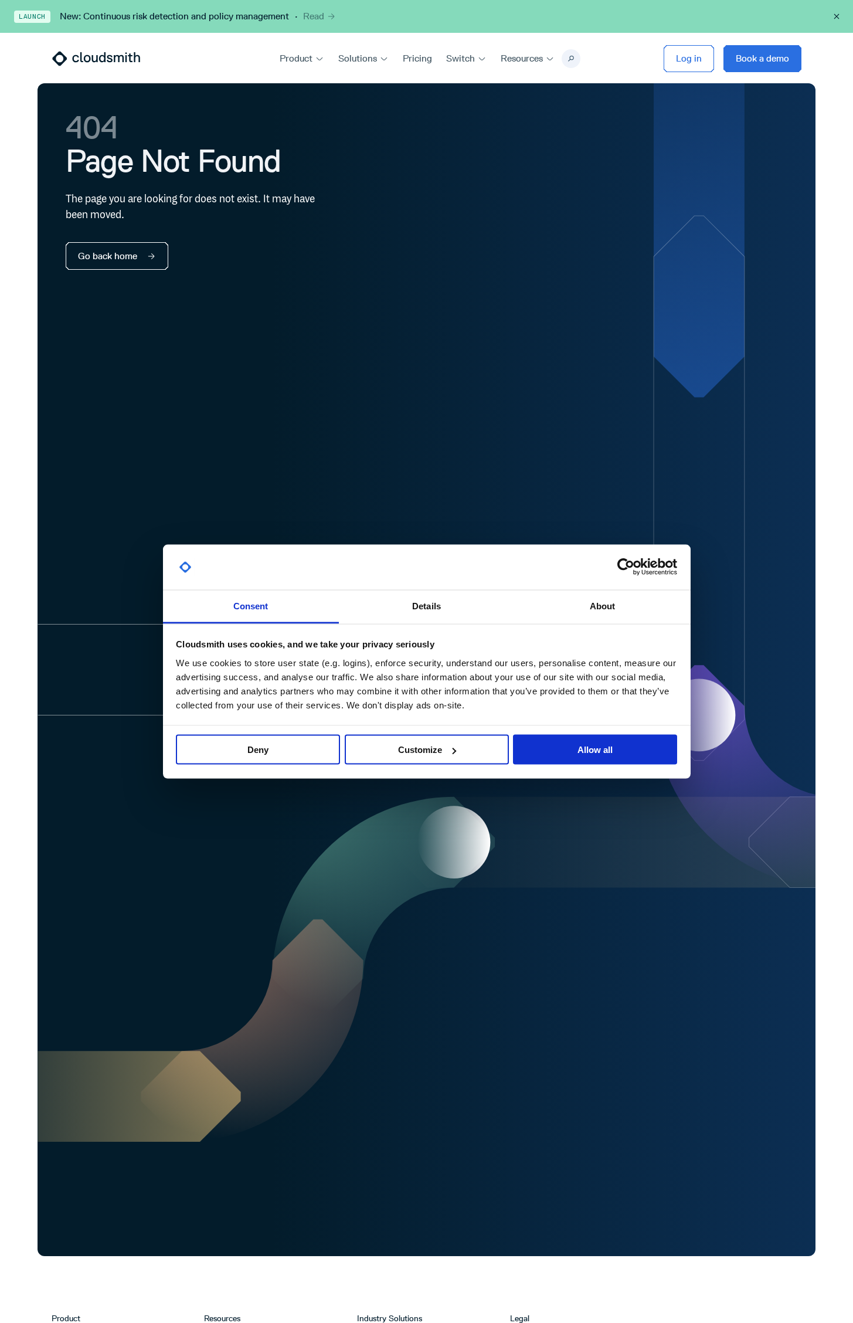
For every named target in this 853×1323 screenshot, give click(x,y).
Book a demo (762, 58)
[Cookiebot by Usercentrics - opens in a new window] (626, 567)
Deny (258, 750)
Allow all (595, 750)
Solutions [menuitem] (357, 58)
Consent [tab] (251, 605)
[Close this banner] (836, 16)
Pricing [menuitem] (417, 58)
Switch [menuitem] (460, 58)
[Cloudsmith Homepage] (96, 58)
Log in (689, 58)
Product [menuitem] (296, 58)
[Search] (571, 58)
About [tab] (603, 605)
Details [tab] (426, 605)
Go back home (107, 256)
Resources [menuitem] (522, 58)
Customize (420, 750)
